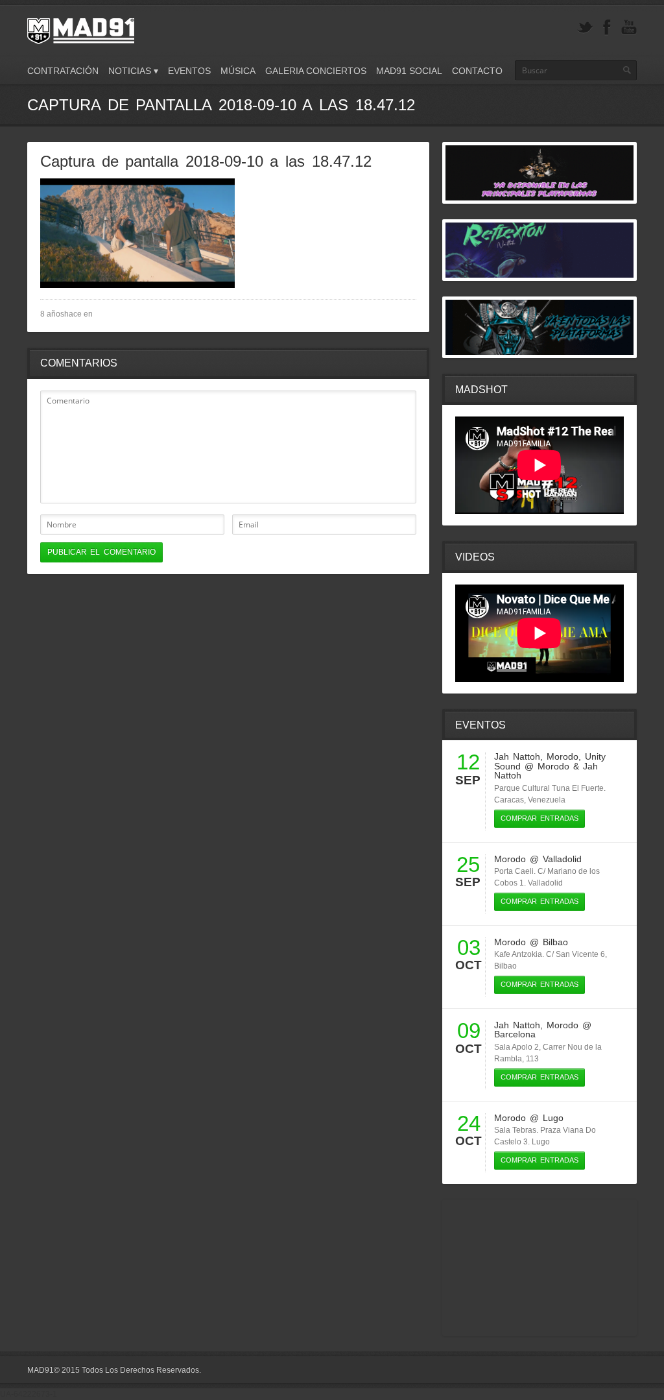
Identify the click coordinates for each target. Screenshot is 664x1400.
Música (237, 71)
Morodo (562, 756)
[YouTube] (629, 27)
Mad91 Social (409, 71)
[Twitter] (585, 27)
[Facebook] (607, 27)
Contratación (63, 71)
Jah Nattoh (517, 756)
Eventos (189, 71)
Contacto (477, 71)
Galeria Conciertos (315, 71)
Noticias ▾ (133, 71)
